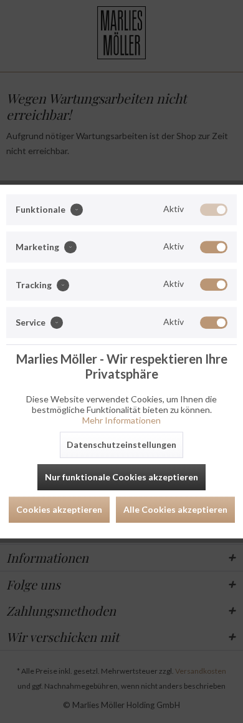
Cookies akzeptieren (59, 509)
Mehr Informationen (121, 420)
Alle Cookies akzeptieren (175, 509)
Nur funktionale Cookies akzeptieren (121, 477)
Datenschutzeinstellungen (121, 444)
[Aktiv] (213, 209)
